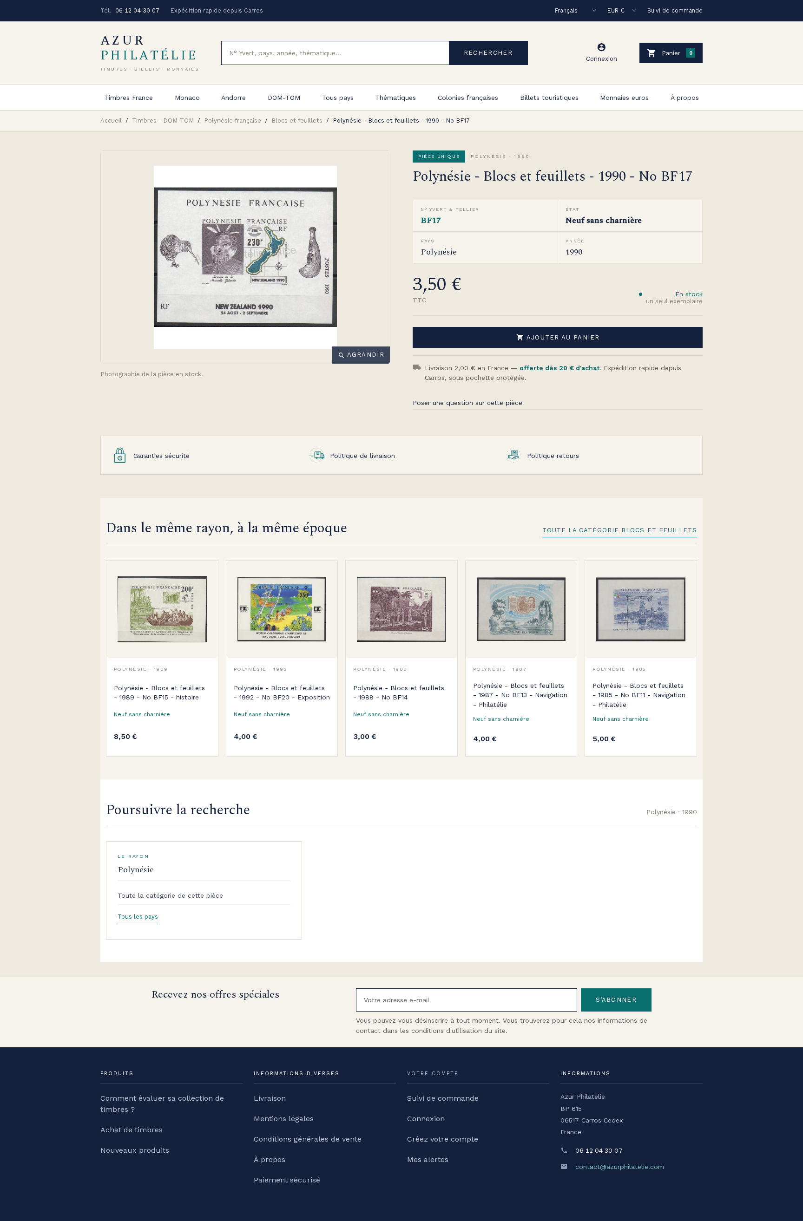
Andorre (233, 97)
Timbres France (128, 97)
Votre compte (433, 1074)
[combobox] (335, 53)
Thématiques (395, 97)
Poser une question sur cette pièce (467, 402)
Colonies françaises (468, 97)
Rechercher (488, 52)
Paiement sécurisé (287, 1179)
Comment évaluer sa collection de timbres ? (162, 1104)
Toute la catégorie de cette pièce (170, 895)
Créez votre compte (442, 1139)
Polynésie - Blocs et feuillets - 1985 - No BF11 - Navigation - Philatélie (638, 695)
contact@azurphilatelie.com (619, 1166)
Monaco (187, 97)
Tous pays (338, 97)
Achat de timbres (131, 1129)
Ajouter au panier (558, 337)
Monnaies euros (624, 97)
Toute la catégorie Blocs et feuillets (619, 530)
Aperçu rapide (204, 595)
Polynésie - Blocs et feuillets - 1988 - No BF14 (398, 692)
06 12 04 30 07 (137, 10)
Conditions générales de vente (308, 1139)
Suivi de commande (675, 10)
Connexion (426, 1118)
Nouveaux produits (134, 1150)
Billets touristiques (549, 97)
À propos (685, 97)
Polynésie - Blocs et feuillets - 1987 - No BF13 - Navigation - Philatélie (520, 695)
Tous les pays (138, 916)
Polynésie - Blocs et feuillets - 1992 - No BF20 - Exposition (282, 692)
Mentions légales (284, 1118)
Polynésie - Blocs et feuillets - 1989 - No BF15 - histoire (159, 692)
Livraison (270, 1098)
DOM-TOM (284, 97)
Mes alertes (427, 1159)
